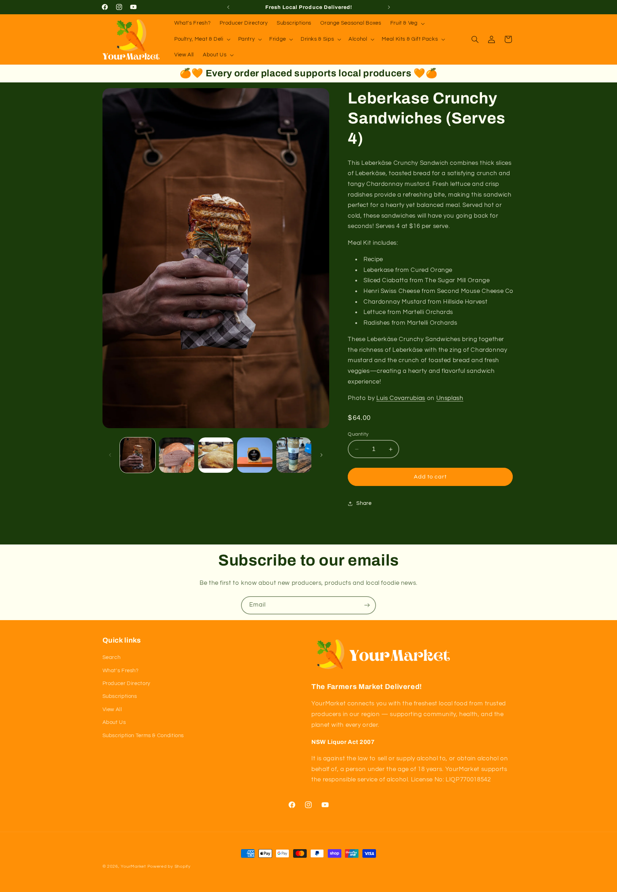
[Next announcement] (389, 7)
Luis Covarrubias (400, 398)
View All (112, 709)
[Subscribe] (367, 605)
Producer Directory (126, 683)
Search (111, 657)
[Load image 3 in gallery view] (216, 455)
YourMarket (133, 866)
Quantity (358, 434)
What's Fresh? (120, 670)
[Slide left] (110, 455)
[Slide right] (321, 455)
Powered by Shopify (169, 866)
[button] (407, 23)
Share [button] (363, 503)
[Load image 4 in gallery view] (254, 455)
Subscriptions (119, 696)
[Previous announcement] (228, 7)
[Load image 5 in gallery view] (294, 455)
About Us (114, 722)
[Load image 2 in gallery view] (176, 455)
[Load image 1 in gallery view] (137, 455)
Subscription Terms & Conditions (143, 735)
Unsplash (449, 398)
